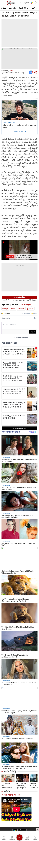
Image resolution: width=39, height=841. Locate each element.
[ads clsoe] (37, 829)
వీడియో (7, 791)
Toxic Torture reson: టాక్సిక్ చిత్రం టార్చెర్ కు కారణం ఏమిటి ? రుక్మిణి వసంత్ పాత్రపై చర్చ (21, 786)
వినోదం (12, 309)
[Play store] (32, 3)
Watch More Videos (11, 795)
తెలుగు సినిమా (23, 8)
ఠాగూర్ (12, 71)
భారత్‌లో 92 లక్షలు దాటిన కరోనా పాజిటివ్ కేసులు (19, 300)
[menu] (3, 3)
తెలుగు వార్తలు (26, 305)
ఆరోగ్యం (34, 8)
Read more (10, 256)
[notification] (36, 3)
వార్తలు (3, 8)
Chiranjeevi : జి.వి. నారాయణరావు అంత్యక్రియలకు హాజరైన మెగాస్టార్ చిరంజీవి (7, 786)
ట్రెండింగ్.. (30, 309)
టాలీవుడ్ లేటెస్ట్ (10, 771)
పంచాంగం (12, 8)
